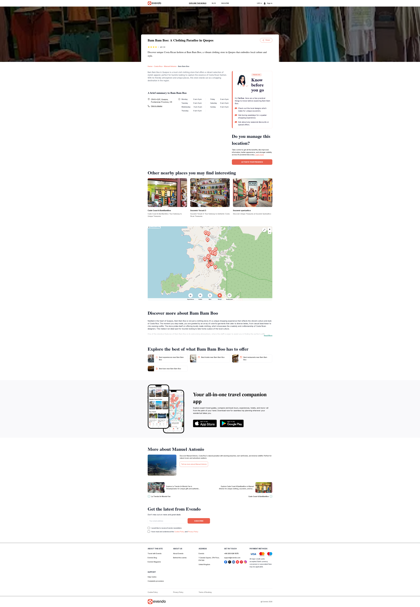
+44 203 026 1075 (231, 553)
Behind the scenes (180, 558)
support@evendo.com (232, 558)
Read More (268, 335)
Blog (214, 3)
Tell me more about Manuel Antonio (194, 464)
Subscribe (198, 521)
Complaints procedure (156, 581)
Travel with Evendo (155, 553)
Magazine (225, 3)
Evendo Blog (152, 558)
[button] (210, 261)
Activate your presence (252, 162)
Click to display (156, 106)
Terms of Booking (205, 592)
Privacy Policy (193, 532)
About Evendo (178, 553)
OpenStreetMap (155, 227)
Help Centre (152, 577)
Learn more (259, 155)
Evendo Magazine (154, 562)
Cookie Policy (179, 532)
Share (267, 40)
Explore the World (197, 3)
